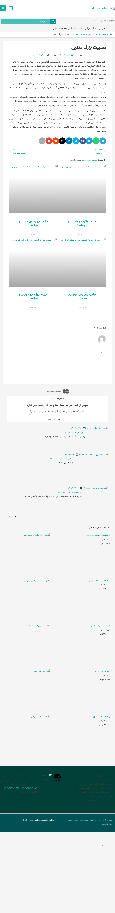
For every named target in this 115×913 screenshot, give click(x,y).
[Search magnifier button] (53, 21)
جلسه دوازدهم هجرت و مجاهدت (33, 296)
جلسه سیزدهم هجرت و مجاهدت (81, 296)
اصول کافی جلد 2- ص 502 (74, 432)
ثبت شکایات (107, 824)
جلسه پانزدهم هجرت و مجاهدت (82, 223)
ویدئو (76, 820)
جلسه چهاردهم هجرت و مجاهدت (33, 223)
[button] (102, 140)
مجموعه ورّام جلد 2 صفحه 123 (69, 492)
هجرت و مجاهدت (89, 160)
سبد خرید (84, 820)
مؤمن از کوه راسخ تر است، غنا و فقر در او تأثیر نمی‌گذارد (57, 405)
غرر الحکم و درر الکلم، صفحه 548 (64, 458)
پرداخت (93, 820)
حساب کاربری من (105, 820)
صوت (70, 820)
